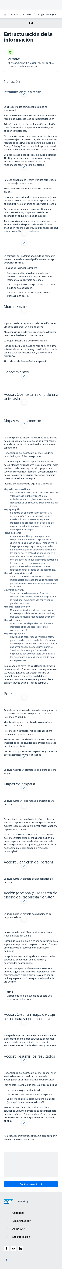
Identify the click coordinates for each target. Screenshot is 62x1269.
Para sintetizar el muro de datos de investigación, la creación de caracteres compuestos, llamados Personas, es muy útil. (30, 713)
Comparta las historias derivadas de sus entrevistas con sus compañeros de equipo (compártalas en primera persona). (29, 276)
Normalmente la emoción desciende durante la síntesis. (28, 190)
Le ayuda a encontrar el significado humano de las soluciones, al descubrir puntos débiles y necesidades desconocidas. (29, 959)
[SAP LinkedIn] (20, 1248)
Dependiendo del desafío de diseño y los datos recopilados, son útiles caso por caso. (28, 455)
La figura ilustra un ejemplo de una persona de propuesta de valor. (28, 916)
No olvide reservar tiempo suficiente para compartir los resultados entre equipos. (30, 1138)
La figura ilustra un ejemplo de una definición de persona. (28, 880)
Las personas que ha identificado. (24, 1090)
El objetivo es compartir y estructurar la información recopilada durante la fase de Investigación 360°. (30, 117)
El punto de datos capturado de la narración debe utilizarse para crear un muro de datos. (30, 325)
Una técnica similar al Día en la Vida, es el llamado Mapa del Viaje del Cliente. (29, 934)
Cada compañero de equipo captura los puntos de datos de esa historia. (31, 286)
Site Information (21, 1236)
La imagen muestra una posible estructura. (25, 340)
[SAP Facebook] (6, 1248)
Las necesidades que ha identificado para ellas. (31, 1094)
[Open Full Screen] (24, 94)
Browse (14, 14)
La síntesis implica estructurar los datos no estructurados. (25, 109)
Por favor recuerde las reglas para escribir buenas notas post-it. (28, 294)
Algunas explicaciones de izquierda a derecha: (28, 483)
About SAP (18, 1228)
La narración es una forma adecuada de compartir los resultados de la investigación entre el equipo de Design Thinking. (29, 259)
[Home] (5, 14)
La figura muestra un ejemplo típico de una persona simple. (30, 771)
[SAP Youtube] (13, 1248)
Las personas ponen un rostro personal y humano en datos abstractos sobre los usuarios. (31, 753)
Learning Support (21, 1220)
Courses (27, 14)
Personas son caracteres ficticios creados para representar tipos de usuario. (28, 732)
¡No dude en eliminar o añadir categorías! (25, 361)
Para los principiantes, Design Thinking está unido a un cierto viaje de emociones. (30, 182)
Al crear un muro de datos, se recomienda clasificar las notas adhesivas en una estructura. (30, 334)
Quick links (18, 1212)
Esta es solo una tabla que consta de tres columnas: (30, 1085)
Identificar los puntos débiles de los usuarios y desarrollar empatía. (28, 724)
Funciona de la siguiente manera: (21, 268)
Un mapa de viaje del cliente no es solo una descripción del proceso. (29, 997)
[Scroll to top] (6, 1260)
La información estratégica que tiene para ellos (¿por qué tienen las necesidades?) (31, 1100)
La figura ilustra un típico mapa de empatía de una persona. (29, 802)
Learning (22, 1201)
